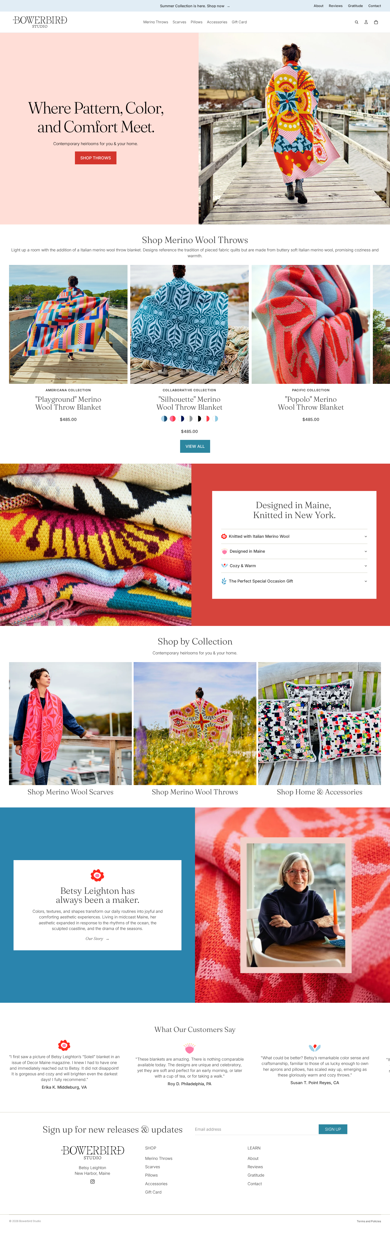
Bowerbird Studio (30, 1221)
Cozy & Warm (243, 565)
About (318, 6)
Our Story (95, 938)
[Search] (357, 22)
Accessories (156, 1183)
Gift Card (153, 1192)
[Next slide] (376, 349)
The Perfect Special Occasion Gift (261, 581)
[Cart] (376, 22)
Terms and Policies (369, 1221)
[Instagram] (92, 1181)
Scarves (152, 1166)
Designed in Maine (247, 551)
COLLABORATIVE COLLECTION (189, 390)
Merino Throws (158, 1158)
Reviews (336, 6)
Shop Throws (95, 158)
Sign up (333, 1129)
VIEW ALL (195, 446)
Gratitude (355, 6)
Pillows (151, 1175)
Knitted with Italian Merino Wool (259, 536)
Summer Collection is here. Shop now (192, 6)
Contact (374, 6)
